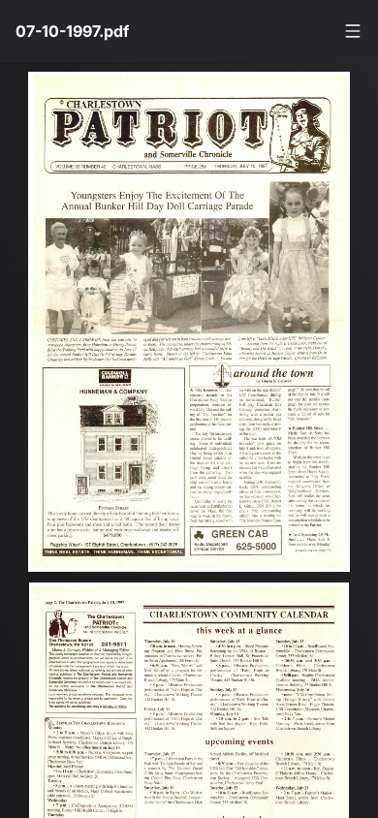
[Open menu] (352, 31)
